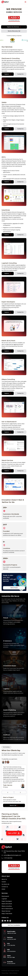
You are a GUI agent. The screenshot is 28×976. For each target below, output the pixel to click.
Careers (4, 881)
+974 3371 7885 (11, 957)
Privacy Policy (5, 973)
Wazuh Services (6, 911)
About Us (4, 879)
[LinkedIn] (2, 920)
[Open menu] (25, 2)
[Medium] (10, 921)
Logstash (4, 898)
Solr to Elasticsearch (7, 908)
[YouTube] (5, 920)
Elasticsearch (5, 896)
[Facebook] (8, 920)
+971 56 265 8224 (11, 951)
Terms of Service (13, 973)
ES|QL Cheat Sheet (7, 913)
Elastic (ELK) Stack (7, 903)
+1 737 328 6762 (8, 858)
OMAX (3, 889)
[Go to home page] (14, 847)
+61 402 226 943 (11, 963)
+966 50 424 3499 (11, 933)
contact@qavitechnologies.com (12, 855)
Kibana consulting (7, 906)
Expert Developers (7, 901)
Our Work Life (5, 884)
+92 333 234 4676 (11, 939)
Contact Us (5, 886)
